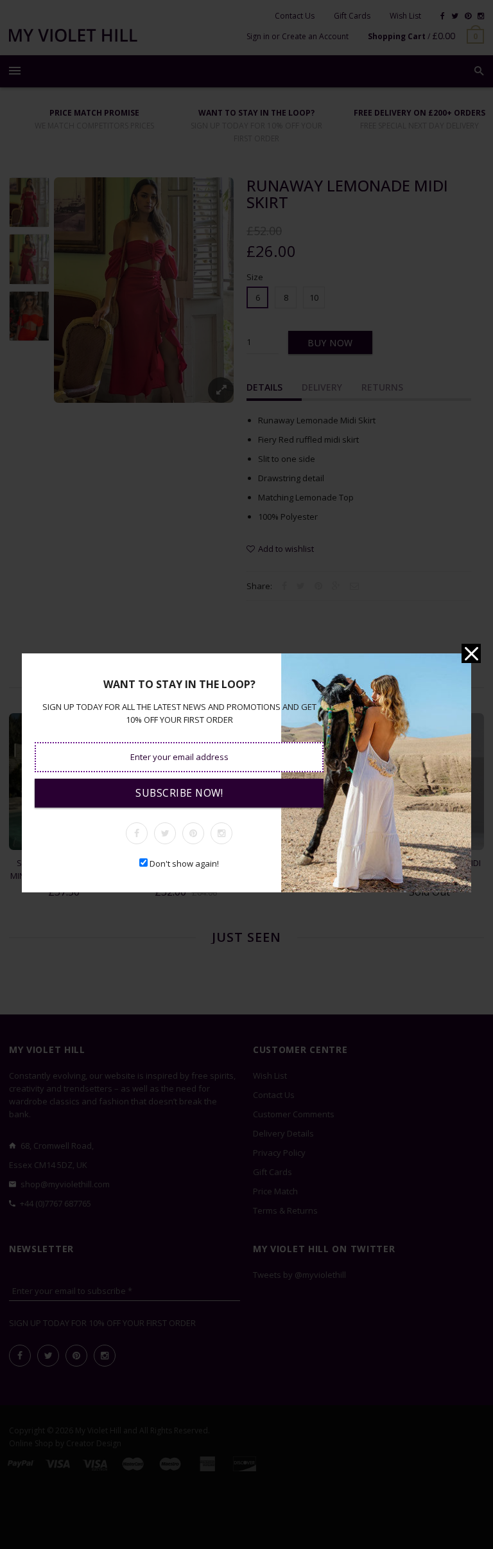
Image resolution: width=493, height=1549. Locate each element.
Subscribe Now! (179, 793)
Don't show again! (184, 863)
